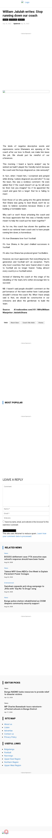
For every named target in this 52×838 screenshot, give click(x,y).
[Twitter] (42, 834)
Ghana (40, 323)
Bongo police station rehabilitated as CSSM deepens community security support (25, 602)
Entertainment (9, 583)
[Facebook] (37, 834)
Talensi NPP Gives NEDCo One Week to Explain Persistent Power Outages (26, 572)
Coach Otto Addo (29, 323)
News (5, 20)
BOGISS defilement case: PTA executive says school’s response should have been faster (25, 558)
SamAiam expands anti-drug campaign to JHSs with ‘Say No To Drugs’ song (24, 587)
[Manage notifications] (6, 832)
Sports (21, 20)
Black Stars (15, 323)
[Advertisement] (26, 61)
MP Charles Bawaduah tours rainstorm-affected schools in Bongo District (23, 707)
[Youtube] (47, 834)
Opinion (13, 20)
